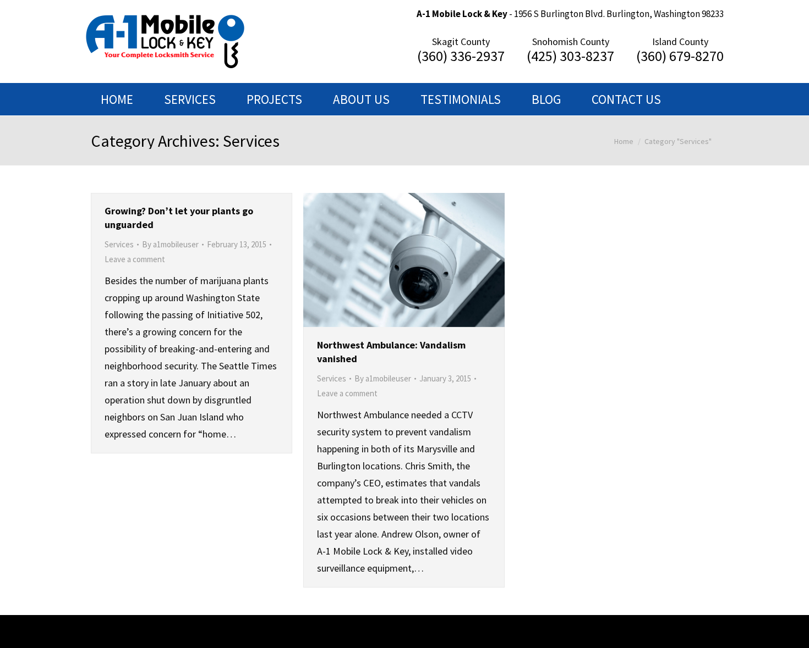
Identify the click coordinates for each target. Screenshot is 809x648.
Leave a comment (135, 259)
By (170, 244)
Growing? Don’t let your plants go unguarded (179, 217)
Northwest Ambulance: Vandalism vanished (391, 352)
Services (119, 244)
